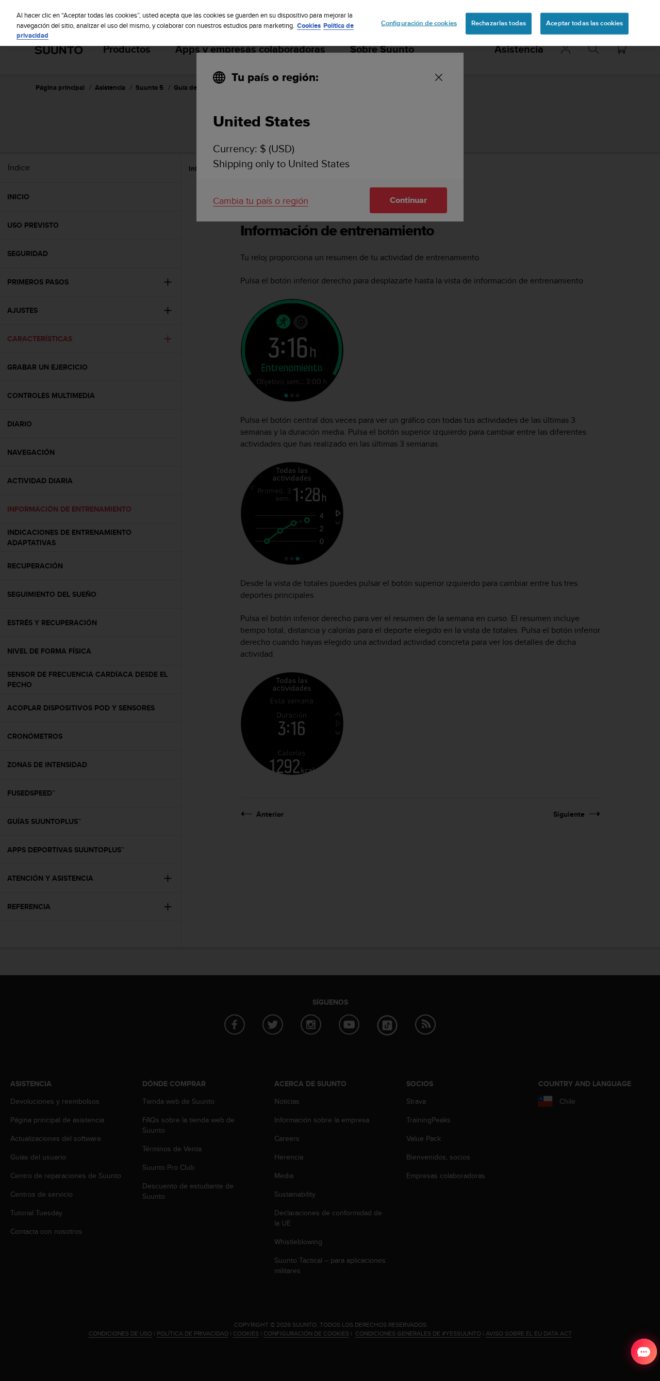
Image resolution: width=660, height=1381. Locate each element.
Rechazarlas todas (498, 23)
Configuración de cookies (419, 23)
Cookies (309, 25)
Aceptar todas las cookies (584, 23)
